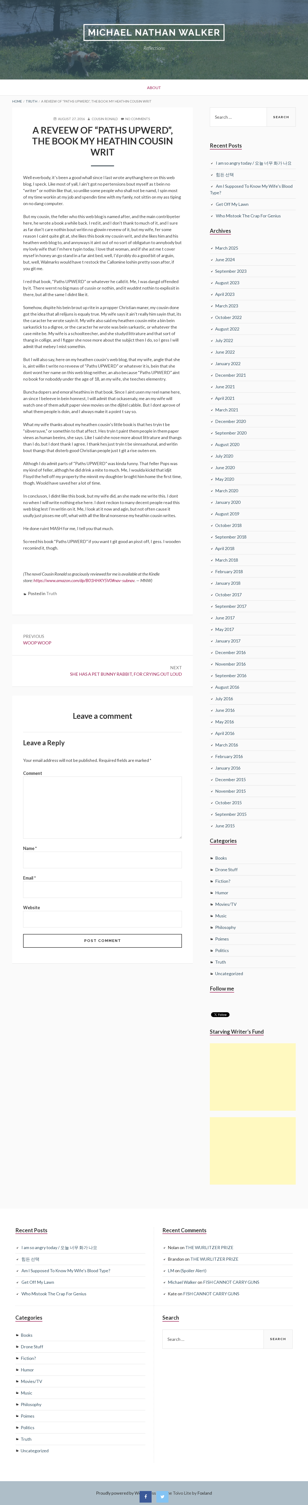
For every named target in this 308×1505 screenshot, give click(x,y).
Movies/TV (226, 904)
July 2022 (224, 340)
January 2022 (227, 363)
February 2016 (229, 756)
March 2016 (226, 744)
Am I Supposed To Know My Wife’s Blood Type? (65, 1270)
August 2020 (227, 444)
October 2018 (228, 525)
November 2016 (230, 664)
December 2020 (230, 421)
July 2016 (224, 698)
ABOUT (154, 87)
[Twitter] (162, 1497)
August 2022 (227, 328)
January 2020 (227, 502)
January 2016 (227, 768)
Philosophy (225, 927)
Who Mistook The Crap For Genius (248, 215)
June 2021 (225, 386)
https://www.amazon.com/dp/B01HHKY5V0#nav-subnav (84, 580)
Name (30, 848)
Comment (32, 773)
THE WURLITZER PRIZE (209, 1247)
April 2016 (224, 733)
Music (221, 915)
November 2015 (230, 791)
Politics (222, 950)
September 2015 (230, 814)
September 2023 (230, 271)
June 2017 (225, 617)
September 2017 (230, 606)
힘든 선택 (225, 174)
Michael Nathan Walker (154, 32)
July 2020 (224, 456)
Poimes (222, 938)
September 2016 (230, 675)
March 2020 (226, 490)
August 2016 (227, 687)
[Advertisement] (253, 1077)
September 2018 (230, 536)
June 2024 (225, 259)
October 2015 (228, 802)
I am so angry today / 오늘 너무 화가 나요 (254, 163)
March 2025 (226, 248)
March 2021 (226, 409)
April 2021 (224, 398)
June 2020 (225, 467)
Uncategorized (229, 973)
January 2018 (227, 583)
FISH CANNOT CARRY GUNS (231, 1282)
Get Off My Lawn (232, 204)
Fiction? (222, 881)
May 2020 (224, 479)
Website (31, 907)
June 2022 (225, 352)
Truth (51, 593)
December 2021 (230, 375)
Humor (221, 892)
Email (29, 878)
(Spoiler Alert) (193, 1270)
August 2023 (227, 282)
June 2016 (225, 710)
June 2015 (225, 825)
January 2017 (227, 640)
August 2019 (227, 513)
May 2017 (224, 629)
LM (171, 1270)
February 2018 (229, 571)
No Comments (137, 119)
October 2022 (228, 317)
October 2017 (228, 594)
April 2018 (224, 548)
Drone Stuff (226, 869)
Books (221, 858)
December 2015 (230, 779)
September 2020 (230, 432)
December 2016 (230, 652)
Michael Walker (182, 1282)
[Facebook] (146, 1497)
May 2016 (224, 721)
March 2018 (226, 560)
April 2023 (224, 294)
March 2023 (226, 305)
